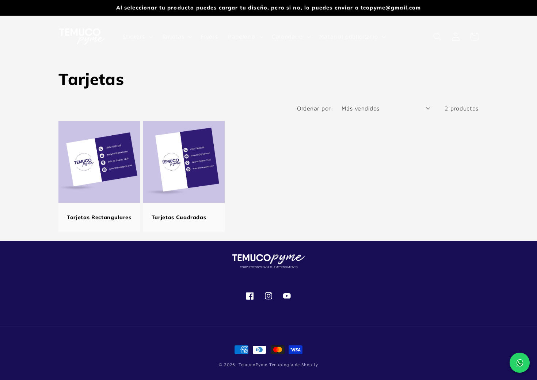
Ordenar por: (315, 108)
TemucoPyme (253, 364)
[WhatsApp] (520, 363)
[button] (137, 36)
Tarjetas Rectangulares (99, 217)
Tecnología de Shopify (293, 364)
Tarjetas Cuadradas (179, 217)
